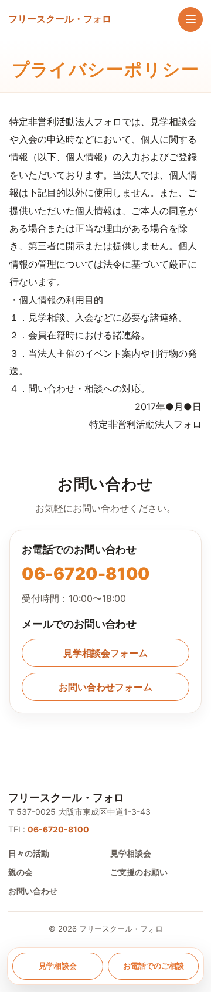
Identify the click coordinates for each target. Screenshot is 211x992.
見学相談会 (130, 853)
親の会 (20, 872)
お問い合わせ (32, 891)
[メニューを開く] (190, 19)
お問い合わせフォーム (105, 687)
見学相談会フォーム (105, 653)
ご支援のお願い (139, 872)
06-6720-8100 (86, 573)
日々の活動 (28, 853)
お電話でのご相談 (153, 965)
